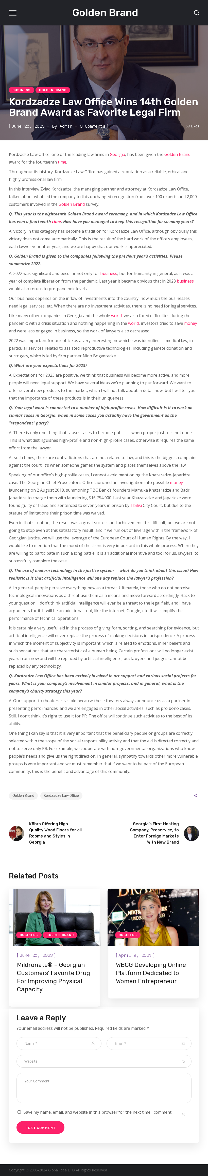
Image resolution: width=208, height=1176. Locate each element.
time (62, 162)
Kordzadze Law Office (61, 795)
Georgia (117, 154)
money (190, 323)
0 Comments (93, 126)
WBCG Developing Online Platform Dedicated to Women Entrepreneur (151, 973)
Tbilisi (136, 505)
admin (66, 126)
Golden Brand (52, 90)
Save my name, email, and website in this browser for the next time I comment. (98, 1112)
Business (21, 90)
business (108, 273)
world (116, 315)
